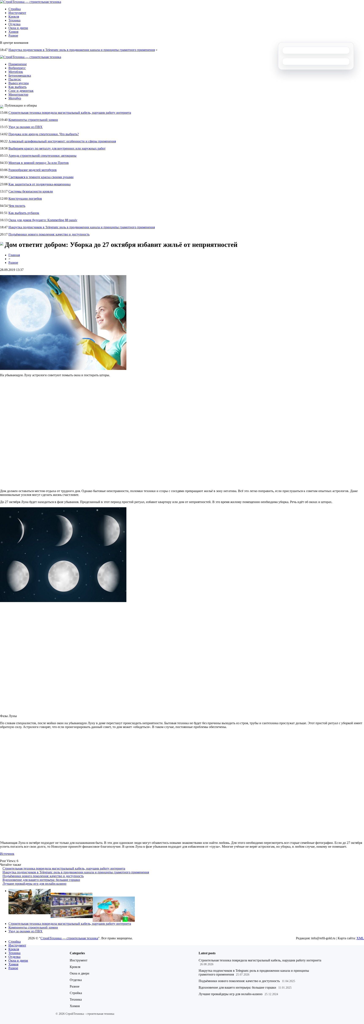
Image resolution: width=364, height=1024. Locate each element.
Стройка (14, 9)
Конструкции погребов (25, 198)
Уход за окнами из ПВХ (25, 127)
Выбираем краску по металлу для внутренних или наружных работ (57, 148)
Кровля (13, 16)
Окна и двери (18, 28)
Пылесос (14, 79)
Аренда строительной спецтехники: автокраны (42, 155)
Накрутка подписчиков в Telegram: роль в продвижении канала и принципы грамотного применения (81, 50)
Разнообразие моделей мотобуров (32, 170)
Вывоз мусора (18, 83)
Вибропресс (17, 68)
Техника (14, 20)
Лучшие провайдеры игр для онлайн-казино (34, 883)
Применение (17, 64)
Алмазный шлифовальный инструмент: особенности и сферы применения (62, 141)
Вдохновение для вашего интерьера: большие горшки (41, 880)
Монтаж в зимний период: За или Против (38, 163)
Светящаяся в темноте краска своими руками (41, 177)
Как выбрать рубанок (23, 213)
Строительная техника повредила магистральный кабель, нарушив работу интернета (69, 112)
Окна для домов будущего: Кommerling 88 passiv (42, 220)
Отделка (14, 24)
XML (360, 938)
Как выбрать (17, 87)
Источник (7, 853)
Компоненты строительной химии (33, 120)
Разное (13, 35)
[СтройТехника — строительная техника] (30, 2)
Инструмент (17, 13)
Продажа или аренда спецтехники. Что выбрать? (43, 134)
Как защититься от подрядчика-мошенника (39, 184)
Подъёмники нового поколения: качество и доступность (49, 234)
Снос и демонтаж (20, 90)
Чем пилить (16, 205)
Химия (13, 31)
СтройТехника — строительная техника (69, 938)
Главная (14, 255)
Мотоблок (15, 72)
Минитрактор (18, 94)
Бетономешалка (19, 75)
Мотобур (14, 98)
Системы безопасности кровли (30, 191)
